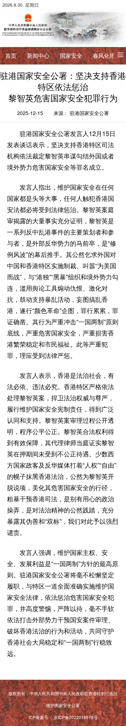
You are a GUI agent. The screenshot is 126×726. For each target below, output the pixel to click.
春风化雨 (104, 56)
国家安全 (71, 56)
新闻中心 (38, 56)
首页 (10, 56)
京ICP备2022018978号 (76, 717)
